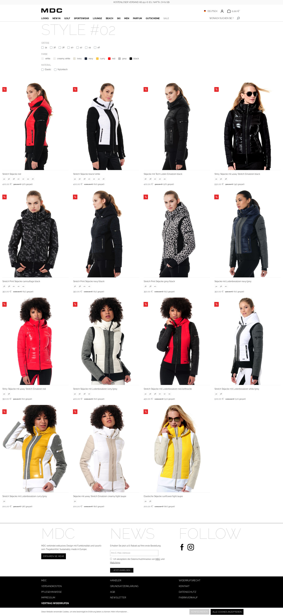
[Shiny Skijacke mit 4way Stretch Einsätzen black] (247, 126)
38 (63, 47)
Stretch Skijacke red (11, 174)
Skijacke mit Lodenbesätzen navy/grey (232, 281)
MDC (158, 559)
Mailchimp (115, 562)
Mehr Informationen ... (119, 612)
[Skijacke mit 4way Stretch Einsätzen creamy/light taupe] (106, 448)
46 (98, 47)
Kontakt (184, 586)
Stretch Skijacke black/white (86, 174)
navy (91, 58)
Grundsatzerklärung (124, 586)
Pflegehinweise (51, 592)
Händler (115, 580)
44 (90, 47)
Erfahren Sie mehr (53, 556)
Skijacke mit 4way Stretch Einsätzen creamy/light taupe (99, 496)
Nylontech (63, 69)
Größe (45, 43)
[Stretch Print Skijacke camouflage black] (35, 233)
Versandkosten (51, 586)
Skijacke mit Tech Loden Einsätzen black (163, 174)
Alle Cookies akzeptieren (227, 612)
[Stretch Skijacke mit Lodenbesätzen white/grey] (247, 341)
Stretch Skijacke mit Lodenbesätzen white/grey (236, 389)
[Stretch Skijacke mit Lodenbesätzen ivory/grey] (106, 341)
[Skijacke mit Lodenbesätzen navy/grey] (247, 233)
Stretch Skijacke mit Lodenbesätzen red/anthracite (168, 389)
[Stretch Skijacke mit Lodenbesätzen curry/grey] (35, 448)
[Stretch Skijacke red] (35, 126)
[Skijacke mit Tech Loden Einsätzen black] (177, 126)
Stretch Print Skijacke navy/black (88, 281)
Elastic (48, 69)
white (47, 58)
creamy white (63, 58)
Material (46, 65)
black (136, 58)
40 (72, 47)
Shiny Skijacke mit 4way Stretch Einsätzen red (24, 389)
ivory (79, 58)
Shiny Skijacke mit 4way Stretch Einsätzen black (237, 174)
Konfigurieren (199, 612)
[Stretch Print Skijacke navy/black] (106, 233)
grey (124, 58)
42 (81, 47)
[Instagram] (190, 546)
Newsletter (118, 597)
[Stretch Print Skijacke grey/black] (177, 233)
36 (55, 47)
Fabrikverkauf (188, 597)
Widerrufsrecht (189, 580)
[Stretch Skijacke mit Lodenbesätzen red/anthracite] (177, 341)
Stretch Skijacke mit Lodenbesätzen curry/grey (24, 496)
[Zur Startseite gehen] (51, 10)
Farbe (44, 54)
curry (102, 58)
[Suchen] (238, 18)
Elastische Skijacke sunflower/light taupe (163, 496)
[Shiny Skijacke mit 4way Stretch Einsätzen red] (35, 341)
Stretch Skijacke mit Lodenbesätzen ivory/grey (95, 389)
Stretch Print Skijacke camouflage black (21, 281)
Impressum (48, 597)
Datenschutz (187, 592)
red (113, 58)
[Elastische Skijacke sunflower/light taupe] (177, 448)
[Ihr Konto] (222, 11)
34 (46, 47)
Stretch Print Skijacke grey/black (159, 281)
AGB (112, 592)
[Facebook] (182, 546)
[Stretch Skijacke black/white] (106, 126)
